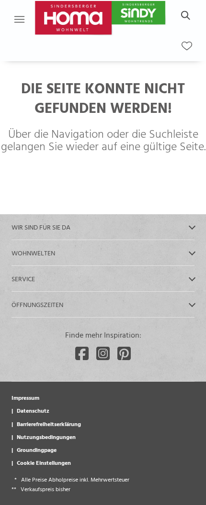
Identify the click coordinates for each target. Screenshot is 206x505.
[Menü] (19, 19)
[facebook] (82, 353)
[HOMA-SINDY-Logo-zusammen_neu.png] (101, 19)
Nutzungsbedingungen (46, 436)
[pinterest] (124, 353)
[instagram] (103, 353)
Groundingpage (37, 449)
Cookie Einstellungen (44, 462)
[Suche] (185, 15)
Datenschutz (33, 410)
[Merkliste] (187, 46)
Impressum (25, 397)
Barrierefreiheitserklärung (49, 423)
